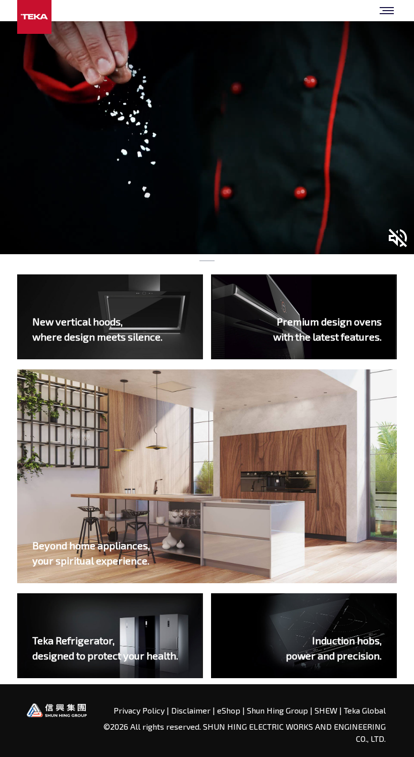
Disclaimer (191, 710)
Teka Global (365, 710)
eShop (228, 710)
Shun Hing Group (278, 710)
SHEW (327, 710)
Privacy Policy (140, 710)
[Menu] (387, 10)
